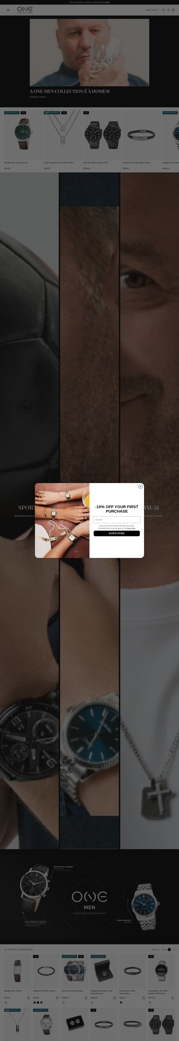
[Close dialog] (140, 486)
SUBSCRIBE (117, 533)
